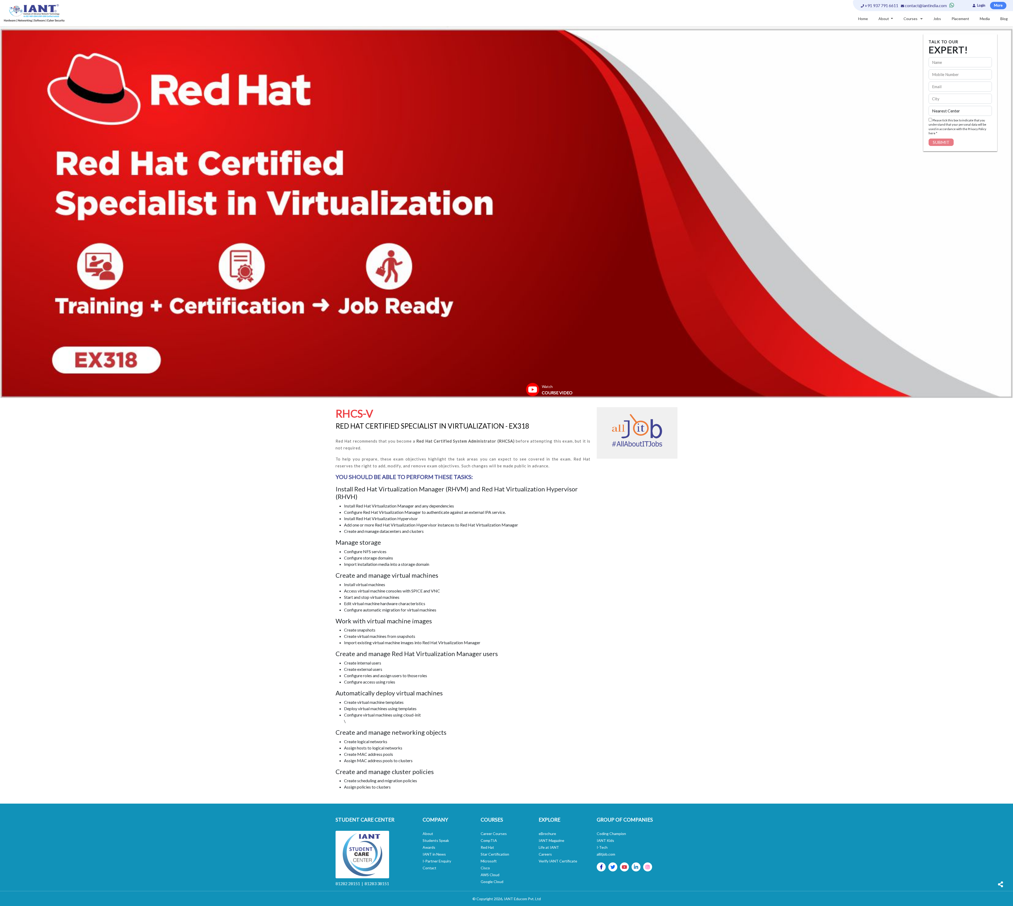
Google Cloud (492, 881)
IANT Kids (605, 840)
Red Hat (487, 847)
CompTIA (489, 840)
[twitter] (612, 867)
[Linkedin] (636, 867)
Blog (1004, 18)
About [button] (884, 18)
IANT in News (434, 854)
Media (985, 18)
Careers (545, 854)
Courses (911, 18)
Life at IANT (549, 847)
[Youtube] (624, 867)
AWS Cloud (490, 874)
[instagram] (648, 867)
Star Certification (495, 854)
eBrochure (547, 833)
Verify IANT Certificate (558, 861)
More (998, 5)
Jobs (937, 18)
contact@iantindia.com (926, 5)
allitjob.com (606, 854)
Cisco (485, 868)
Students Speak (436, 840)
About (428, 833)
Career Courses (494, 833)
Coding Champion (611, 833)
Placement (960, 18)
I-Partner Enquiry (437, 861)
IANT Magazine (551, 840)
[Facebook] (601, 867)
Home (863, 18)
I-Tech (602, 847)
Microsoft (489, 861)
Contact (429, 868)
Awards (429, 847)
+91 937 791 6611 (881, 5)
